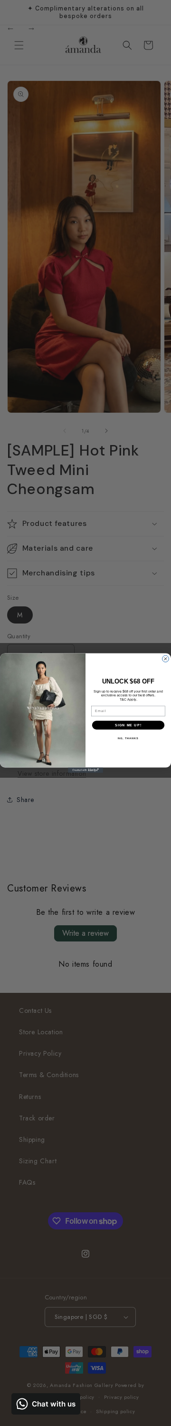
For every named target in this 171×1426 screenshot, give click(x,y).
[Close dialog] (165, 658)
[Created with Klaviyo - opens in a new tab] (85, 770)
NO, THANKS (128, 738)
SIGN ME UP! (128, 725)
